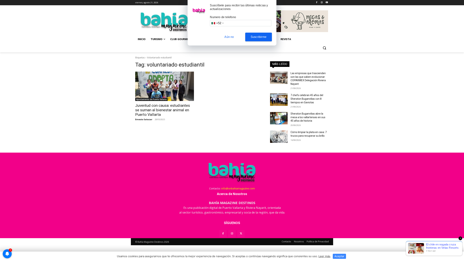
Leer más (324, 256)
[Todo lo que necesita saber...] (164, 21)
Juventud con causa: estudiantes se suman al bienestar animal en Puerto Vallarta (162, 110)
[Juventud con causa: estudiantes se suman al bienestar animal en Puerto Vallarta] (164, 86)
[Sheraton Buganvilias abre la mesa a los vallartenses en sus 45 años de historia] (279, 118)
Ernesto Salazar (143, 119)
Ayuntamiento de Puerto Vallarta (151, 99)
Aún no (229, 36)
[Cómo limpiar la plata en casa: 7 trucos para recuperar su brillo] (279, 136)
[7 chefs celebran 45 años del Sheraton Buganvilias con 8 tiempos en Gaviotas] (279, 100)
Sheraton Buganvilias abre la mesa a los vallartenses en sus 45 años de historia (308, 117)
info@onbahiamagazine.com (238, 188)
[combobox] (217, 23)
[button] (324, 48)
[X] (241, 233)
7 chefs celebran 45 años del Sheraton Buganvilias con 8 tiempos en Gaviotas (307, 99)
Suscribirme (258, 36)
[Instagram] (322, 3)
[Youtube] (327, 3)
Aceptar (339, 256)
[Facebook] (317, 3)
